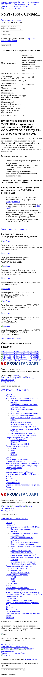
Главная (4, 2)
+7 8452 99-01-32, (22, 390)
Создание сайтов (30, 659)
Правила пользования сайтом (13, 653)
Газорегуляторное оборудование (19, 438)
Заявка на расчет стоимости (12, 20)
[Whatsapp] (29, 377)
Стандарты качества (14, 468)
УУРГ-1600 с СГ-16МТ (31, 360)
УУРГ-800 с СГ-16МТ (30, 358)
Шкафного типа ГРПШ (20, 444)
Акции (8, 487)
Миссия (27, 474)
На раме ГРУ (16, 442)
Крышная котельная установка (23, 415)
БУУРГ (13, 448)
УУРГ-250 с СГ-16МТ (30, 354)
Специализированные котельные (24, 405)
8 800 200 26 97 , (8, 390)
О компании (11, 470)
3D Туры (9, 478)
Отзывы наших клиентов (16, 472)
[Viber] (22, 377)
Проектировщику (13, 483)
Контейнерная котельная (21, 422)
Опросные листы (13, 485)
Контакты (10, 489)
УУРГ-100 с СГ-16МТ (30, 352)
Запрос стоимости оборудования (14, 229)
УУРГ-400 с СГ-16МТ (30, 356)
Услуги (8, 457)
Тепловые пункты (18, 407)
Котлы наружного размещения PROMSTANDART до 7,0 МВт (23, 434)
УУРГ (3, 4)
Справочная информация (30, 485)
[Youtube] (5, 377)
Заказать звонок (7, 380)
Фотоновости (11, 481)
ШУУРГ (14, 455)
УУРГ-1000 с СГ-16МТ (18, 6)
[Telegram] (14, 377)
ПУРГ (13, 450)
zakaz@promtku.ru (13, 202)
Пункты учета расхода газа (28, 2)
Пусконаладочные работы (31, 465)
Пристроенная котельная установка (25, 413)
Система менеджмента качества (19, 473)
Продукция (12, 2)
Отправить (6, 45)
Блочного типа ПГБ (19, 440)
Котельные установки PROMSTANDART (23, 398)
